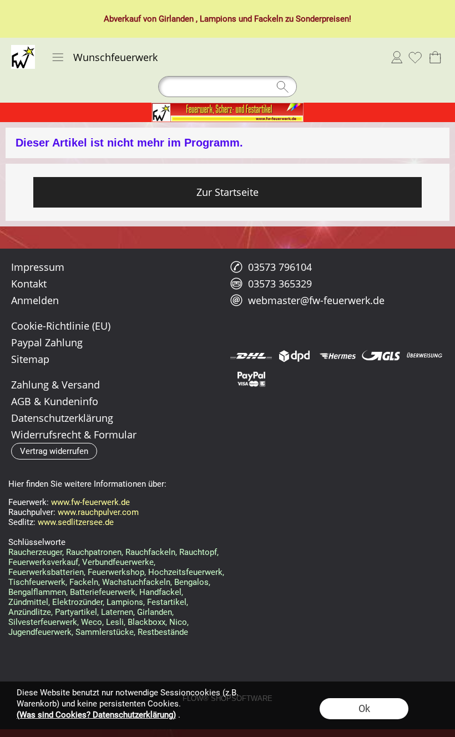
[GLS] (381, 355)
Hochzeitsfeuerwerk (185, 572)
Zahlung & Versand (55, 384)
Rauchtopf (198, 552)
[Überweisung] (424, 355)
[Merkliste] (415, 57)
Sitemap (30, 359)
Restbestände (163, 632)
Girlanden (176, 19)
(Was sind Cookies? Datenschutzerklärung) (96, 715)
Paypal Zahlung (47, 342)
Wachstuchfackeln (136, 582)
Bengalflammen (37, 592)
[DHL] (251, 355)
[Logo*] (23, 49)
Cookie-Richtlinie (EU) (60, 325)
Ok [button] (364, 708)
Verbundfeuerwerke (118, 562)
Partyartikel (76, 612)
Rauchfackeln (150, 552)
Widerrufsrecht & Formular (73, 434)
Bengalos (191, 582)
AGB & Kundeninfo (54, 401)
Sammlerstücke (104, 632)
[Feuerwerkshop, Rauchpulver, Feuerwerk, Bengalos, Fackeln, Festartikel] (227, 107)
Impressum (37, 267)
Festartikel (166, 602)
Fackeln (268, 19)
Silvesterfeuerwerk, (43, 622)
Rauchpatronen (94, 552)
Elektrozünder (77, 602)
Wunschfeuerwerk (115, 57)
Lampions (218, 19)
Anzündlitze (29, 612)
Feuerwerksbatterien (46, 572)
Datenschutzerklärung (62, 418)
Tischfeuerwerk (36, 582)
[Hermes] (337, 355)
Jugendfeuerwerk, (40, 632)
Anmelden (397, 57)
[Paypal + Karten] (251, 378)
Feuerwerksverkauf (43, 562)
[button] (58, 57)
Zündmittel (28, 602)
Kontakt (29, 283)
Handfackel (160, 592)
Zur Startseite (227, 192)
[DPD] (294, 355)
